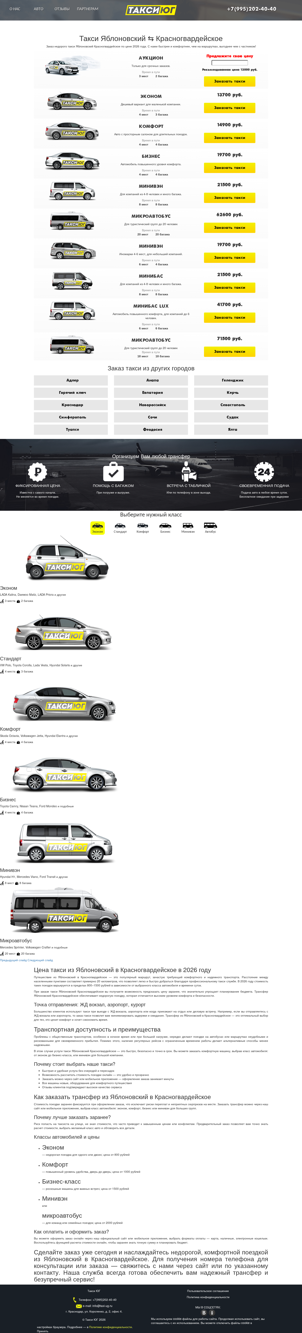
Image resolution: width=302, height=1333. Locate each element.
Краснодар (72, 405)
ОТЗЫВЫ (62, 9)
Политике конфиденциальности (110, 1327)
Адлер (72, 380)
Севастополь (232, 405)
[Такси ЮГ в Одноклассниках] (212, 1312)
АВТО (38, 9)
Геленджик (233, 380)
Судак (233, 417)
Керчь (233, 393)
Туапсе (72, 430)
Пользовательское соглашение (208, 1291)
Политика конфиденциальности (208, 1297)
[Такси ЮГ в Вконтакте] (205, 1312)
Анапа (152, 380)
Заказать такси (229, 81)
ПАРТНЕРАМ (87, 9)
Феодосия (152, 430)
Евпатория (152, 393)
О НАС (15, 9)
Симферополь (72, 417)
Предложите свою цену (229, 56)
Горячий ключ (72, 393)
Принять (42, 1331)
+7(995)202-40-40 (251, 9)
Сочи (152, 417)
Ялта (232, 430)
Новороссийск (152, 405)
